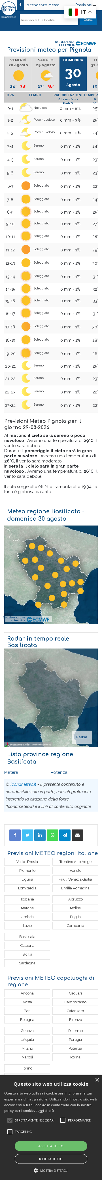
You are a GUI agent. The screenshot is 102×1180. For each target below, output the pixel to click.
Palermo (75, 1031)
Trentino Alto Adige (76, 862)
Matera (11, 772)
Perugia (75, 1039)
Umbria (27, 917)
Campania (75, 925)
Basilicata (27, 937)
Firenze (75, 1020)
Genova (27, 1031)
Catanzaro (75, 1011)
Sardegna (27, 963)
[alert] (51, 1127)
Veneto (75, 870)
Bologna (27, 1020)
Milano (27, 1048)
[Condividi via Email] (77, 835)
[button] (51, 1170)
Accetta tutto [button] (50, 1146)
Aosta (27, 1002)
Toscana (27, 899)
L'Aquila (27, 1039)
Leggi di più (45, 1110)
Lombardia (27, 888)
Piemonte (27, 870)
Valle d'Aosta (27, 862)
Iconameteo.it (23, 784)
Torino (27, 1068)
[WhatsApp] (52, 835)
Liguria (27, 879)
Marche (27, 908)
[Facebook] (15, 835)
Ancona (27, 993)
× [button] (97, 1080)
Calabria (27, 945)
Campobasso (75, 1002)
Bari (27, 1011)
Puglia (75, 917)
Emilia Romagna (75, 888)
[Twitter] (27, 835)
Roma (75, 1057)
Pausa (81, 737)
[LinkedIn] (40, 835)
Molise (75, 908)
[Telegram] (65, 835)
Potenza (59, 772)
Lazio (27, 925)
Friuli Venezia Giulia (75, 879)
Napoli (27, 1057)
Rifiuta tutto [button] (51, 1159)
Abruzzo (75, 899)
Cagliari (75, 993)
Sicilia (27, 954)
